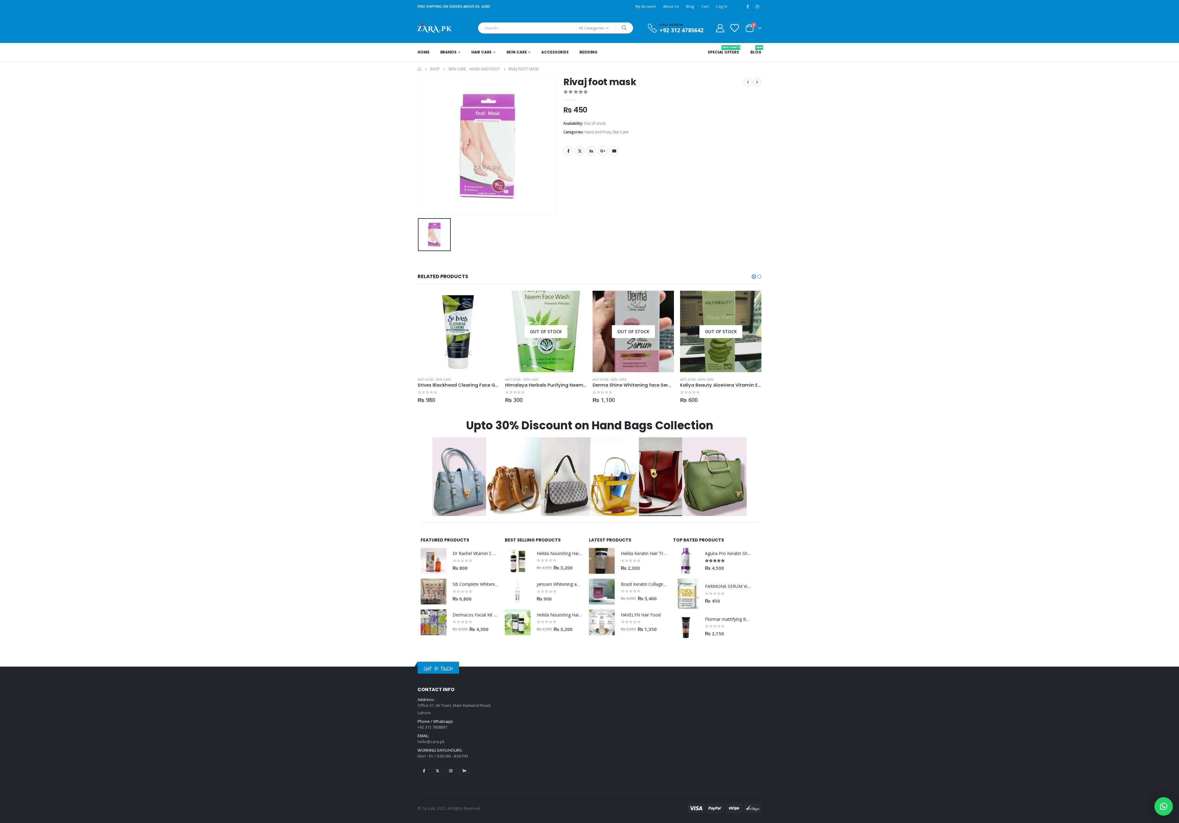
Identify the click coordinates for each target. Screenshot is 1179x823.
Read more (576, 300)
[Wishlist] (734, 28)
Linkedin (464, 770)
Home (424, 52)
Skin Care (516, 52)
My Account (646, 6)
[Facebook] (748, 6)
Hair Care (481, 52)
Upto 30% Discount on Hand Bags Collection (589, 425)
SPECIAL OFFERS (723, 50)
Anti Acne (426, 379)
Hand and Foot (597, 132)
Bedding (588, 52)
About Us (671, 6)
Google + (603, 151)
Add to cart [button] (488, 300)
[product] (458, 331)
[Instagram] (757, 6)
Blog (690, 6)
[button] (754, 276)
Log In (721, 6)
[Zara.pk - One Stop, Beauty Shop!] (435, 28)
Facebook (568, 151)
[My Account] (720, 28)
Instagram (451, 770)
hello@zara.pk (431, 741)
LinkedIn (591, 151)
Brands (448, 52)
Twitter (580, 151)
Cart (705, 6)
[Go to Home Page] (419, 69)
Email (614, 151)
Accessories (555, 52)
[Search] (624, 28)
